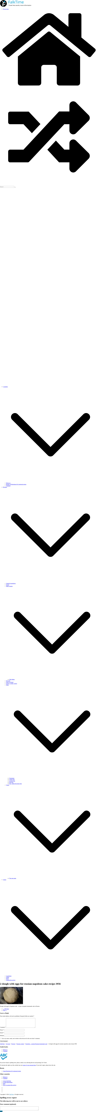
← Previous (6, 1009)
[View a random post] (49, 185)
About (4, 879)
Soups (7, 584)
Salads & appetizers (11, 583)
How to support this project (9, 1085)
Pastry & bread (9, 682)
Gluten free (12, 779)
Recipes (5, 487)
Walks (7, 977)
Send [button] (1, 1111)
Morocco (8, 483)
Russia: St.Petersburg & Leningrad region (16, 484)
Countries (5, 386)
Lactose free (12, 781)
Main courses (9, 586)
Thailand (8, 485)
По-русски (6, 9)
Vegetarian (11, 778)
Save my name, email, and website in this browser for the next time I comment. (21, 1038)
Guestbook (8, 976)
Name (2, 1030)
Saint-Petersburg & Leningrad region (12, 1071)
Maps (7, 978)
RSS (4, 1083)
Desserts (8, 680)
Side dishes (12, 679)
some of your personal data (29, 1065)
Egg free (11, 782)
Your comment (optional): (8, 1104)
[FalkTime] (49, 87)
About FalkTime (7, 1081)
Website (2, 1035)
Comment (3, 1027)
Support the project (10, 980)
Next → (5, 1010)
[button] (50, 481)
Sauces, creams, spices (11, 683)
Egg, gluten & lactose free (15, 783)
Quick (7, 785)
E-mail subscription (7, 1082)
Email (2, 1032)
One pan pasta (12, 878)
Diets (7, 685)
